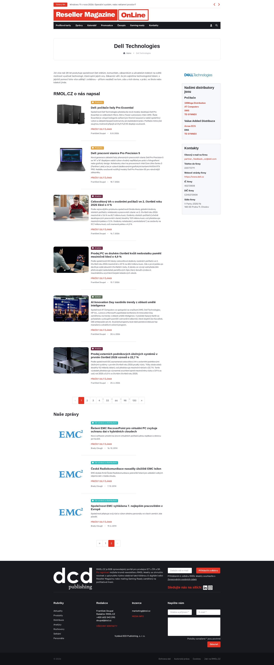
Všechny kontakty (106, 626)
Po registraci (103, 572)
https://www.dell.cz (194, 177)
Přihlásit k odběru (208, 570)
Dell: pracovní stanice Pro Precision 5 (115, 153)
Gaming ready (137, 25)
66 (116, 400)
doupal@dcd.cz (103, 620)
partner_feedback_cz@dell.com (200, 159)
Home (128, 53)
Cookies (197, 659)
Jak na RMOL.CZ (212, 659)
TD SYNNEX (190, 114)
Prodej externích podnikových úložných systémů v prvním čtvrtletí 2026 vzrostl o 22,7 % (124, 355)
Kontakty (153, 25)
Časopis (121, 25)
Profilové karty (63, 25)
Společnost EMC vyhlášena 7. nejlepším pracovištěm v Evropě (127, 507)
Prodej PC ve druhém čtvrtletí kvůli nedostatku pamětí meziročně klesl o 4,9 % (126, 255)
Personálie (59, 638)
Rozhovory (59, 629)
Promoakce (107, 25)
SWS (186, 110)
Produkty (58, 615)
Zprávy (79, 25)
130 (134, 400)
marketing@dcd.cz (141, 611)
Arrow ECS (190, 126)
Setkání (57, 633)
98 (125, 400)
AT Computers (191, 106)
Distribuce (59, 620)
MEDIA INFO (138, 616)
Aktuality (58, 611)
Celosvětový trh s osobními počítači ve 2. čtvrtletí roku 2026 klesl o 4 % (126, 203)
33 (107, 400)
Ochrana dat (165, 659)
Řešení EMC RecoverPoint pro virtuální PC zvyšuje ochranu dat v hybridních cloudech (124, 430)
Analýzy (57, 624)
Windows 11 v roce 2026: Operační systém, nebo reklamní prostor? (103, 4)
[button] (216, 25)
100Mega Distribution (195, 103)
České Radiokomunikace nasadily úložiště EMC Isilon (126, 468)
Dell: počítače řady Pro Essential (112, 107)
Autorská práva (181, 659)
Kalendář (91, 25)
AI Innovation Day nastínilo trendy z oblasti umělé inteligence (123, 304)
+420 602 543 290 (105, 617)
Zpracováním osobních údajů (182, 579)
